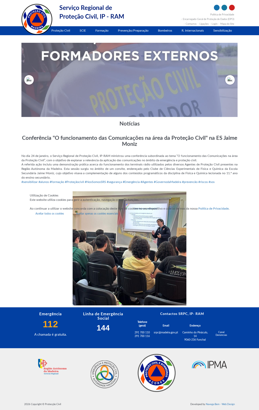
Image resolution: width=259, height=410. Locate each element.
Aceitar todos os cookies (49, 213)
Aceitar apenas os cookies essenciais (97, 213)
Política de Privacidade (213, 208)
